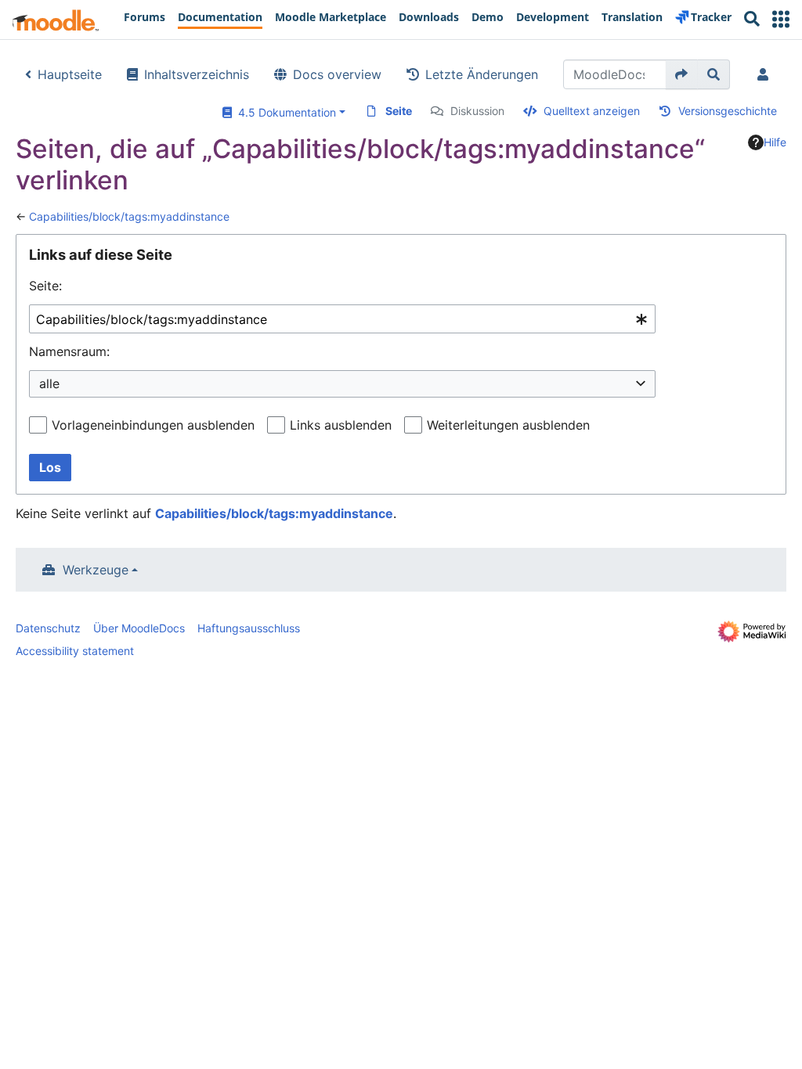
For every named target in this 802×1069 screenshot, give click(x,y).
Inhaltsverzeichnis (196, 74)
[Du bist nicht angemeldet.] (766, 74)
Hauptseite (70, 74)
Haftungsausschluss (248, 628)
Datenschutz (48, 628)
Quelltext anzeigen (592, 110)
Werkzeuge (95, 570)
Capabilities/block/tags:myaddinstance (129, 216)
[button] (781, 19)
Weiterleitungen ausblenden (508, 425)
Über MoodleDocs (139, 628)
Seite (398, 110)
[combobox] (342, 318)
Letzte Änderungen (481, 74)
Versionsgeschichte (727, 110)
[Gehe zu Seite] (682, 74)
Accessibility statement (75, 650)
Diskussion (477, 110)
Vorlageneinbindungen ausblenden (153, 425)
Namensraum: (69, 351)
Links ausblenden (341, 425)
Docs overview (337, 74)
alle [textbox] (49, 383)
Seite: (45, 285)
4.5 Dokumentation (284, 112)
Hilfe (775, 142)
